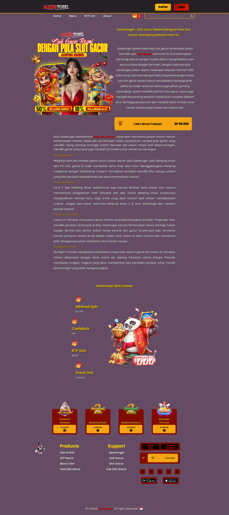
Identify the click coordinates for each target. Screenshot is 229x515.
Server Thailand (169, 446)
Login (181, 7)
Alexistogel (116, 453)
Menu (72, 16)
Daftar (163, 7)
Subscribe (170, 458)
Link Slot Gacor (116, 469)
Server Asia (150, 446)
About (107, 16)
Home (57, 16)
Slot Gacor (144, 54)
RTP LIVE (89, 16)
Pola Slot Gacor (104, 137)
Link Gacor (116, 458)
